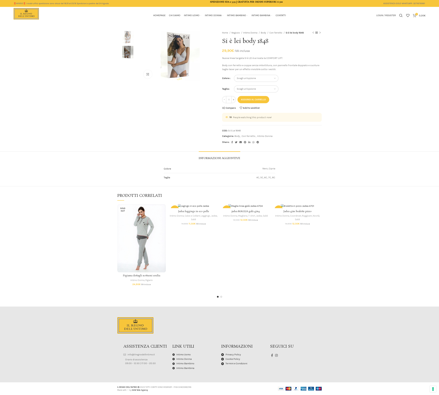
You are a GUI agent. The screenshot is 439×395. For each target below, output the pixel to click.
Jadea (214, 216)
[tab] (219, 156)
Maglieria (242, 216)
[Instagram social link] (276, 355)
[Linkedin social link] (249, 142)
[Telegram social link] (258, 142)
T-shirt (251, 216)
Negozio (236, 32)
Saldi (193, 219)
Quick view (163, 217)
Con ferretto (276, 32)
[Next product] (320, 33)
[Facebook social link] (232, 142)
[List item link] (146, 355)
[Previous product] (313, 33)
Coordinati (295, 216)
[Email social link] (240, 142)
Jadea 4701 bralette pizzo (297, 211)
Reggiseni (307, 216)
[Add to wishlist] (163, 225)
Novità (316, 216)
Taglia (225, 88)
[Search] (401, 15)
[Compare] (163, 210)
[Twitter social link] (236, 142)
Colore (225, 78)
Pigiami (149, 280)
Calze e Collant (192, 216)
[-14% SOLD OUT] (245, 206)
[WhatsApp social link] (253, 142)
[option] (127, 37)
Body (263, 32)
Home (225, 32)
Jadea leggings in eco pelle (193, 211)
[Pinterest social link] (245, 142)
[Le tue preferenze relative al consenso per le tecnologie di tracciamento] (433, 389)
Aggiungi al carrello (253, 99)
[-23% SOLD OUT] (193, 206)
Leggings (205, 216)
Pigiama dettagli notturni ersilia (141, 275)
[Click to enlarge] (148, 74)
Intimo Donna (250, 32)
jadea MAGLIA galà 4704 (246, 211)
